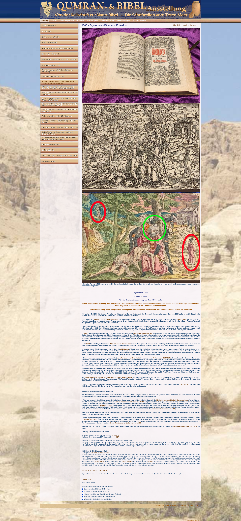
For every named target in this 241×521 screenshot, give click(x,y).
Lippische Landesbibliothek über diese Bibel (172, 400)
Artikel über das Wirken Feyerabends (94, 470)
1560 (85, 333)
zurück (185, 25)
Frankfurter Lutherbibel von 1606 (163, 409)
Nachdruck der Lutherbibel (143, 333)
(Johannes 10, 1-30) (89, 419)
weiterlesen (192, 25)
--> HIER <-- (115, 435)
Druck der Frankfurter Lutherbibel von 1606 (125, 423)
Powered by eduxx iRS (192, 520)
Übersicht (176, 25)
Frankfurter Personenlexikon (99, 453)
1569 (181, 384)
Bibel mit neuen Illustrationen (120, 344)
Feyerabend (181, 319)
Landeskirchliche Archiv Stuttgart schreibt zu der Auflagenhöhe (108, 377)
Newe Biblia (99, 462)
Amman (150, 462)
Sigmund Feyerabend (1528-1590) (105, 319)
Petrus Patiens (127, 462)
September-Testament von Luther (185, 426)
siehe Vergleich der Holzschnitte (128, 358)
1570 (186, 384)
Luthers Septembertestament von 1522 (129, 402)
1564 (88, 344)
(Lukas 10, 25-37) (106, 405)
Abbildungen (124, 349)
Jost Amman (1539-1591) (162, 358)
